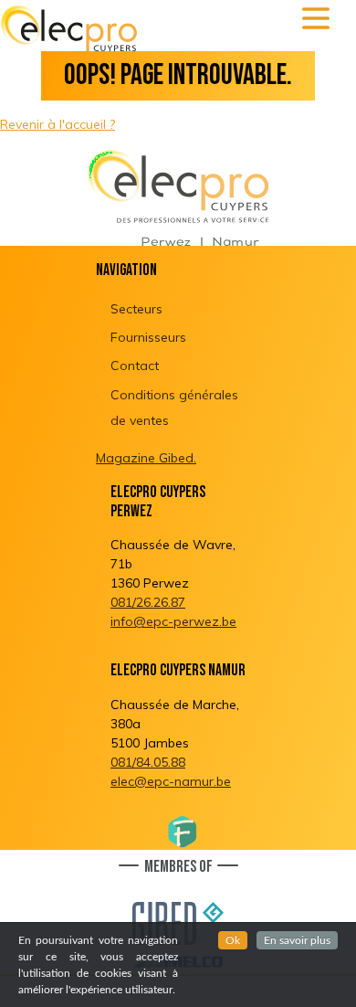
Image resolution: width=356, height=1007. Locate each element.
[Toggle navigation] (315, 18)
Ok (232, 940)
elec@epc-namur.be (170, 781)
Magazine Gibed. (146, 458)
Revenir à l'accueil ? (57, 124)
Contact (134, 365)
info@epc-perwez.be (173, 621)
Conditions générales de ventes (174, 408)
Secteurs (136, 309)
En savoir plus (297, 940)
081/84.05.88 (147, 762)
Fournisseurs (148, 337)
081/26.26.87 (147, 602)
